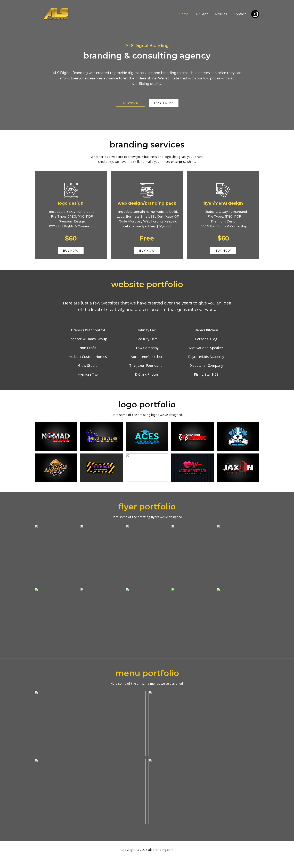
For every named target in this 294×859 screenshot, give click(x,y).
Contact (240, 14)
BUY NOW (70, 250)
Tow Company (147, 347)
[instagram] (255, 14)
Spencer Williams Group (88, 339)
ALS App (201, 14)
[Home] (56, 14)
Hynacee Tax (88, 374)
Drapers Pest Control (88, 330)
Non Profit (87, 347)
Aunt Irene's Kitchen (147, 356)
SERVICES (130, 102)
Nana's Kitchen (206, 330)
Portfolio (163, 102)
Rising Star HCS (206, 374)
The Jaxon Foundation (147, 365)
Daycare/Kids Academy (206, 356)
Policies (221, 14)
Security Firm (147, 339)
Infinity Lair (147, 330)
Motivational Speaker (206, 347)
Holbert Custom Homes (88, 356)
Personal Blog (206, 339)
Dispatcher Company (206, 365)
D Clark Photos (147, 374)
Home (184, 14)
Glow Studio (87, 365)
